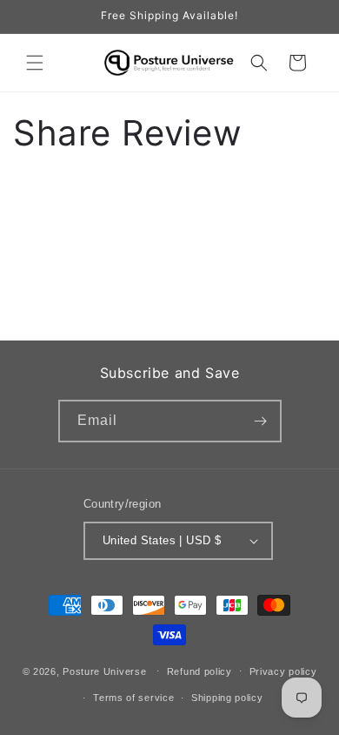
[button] (35, 63)
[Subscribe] (261, 421)
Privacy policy (283, 671)
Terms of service (133, 697)
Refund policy (199, 671)
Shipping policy (227, 697)
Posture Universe (104, 670)
